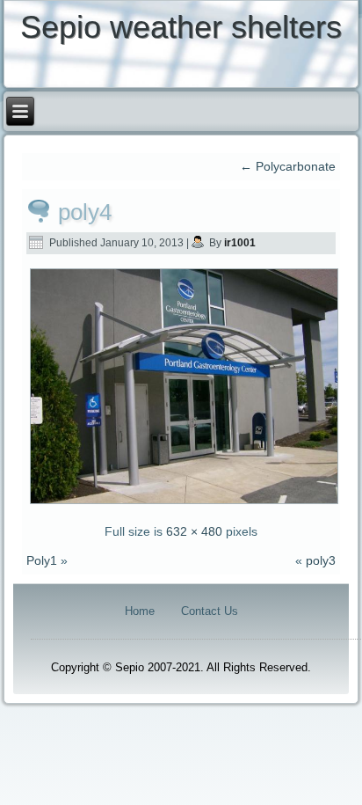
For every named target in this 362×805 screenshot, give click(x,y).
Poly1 (41, 560)
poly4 (85, 212)
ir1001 (240, 243)
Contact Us (209, 611)
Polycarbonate (288, 166)
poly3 (321, 560)
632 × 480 (194, 531)
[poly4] (184, 502)
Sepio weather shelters (181, 27)
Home (140, 611)
